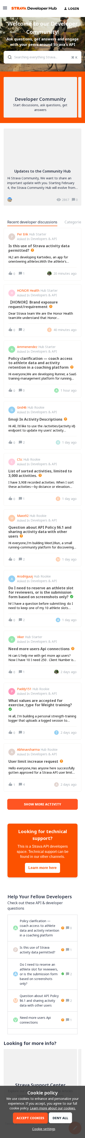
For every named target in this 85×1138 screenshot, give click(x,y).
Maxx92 (23, 515)
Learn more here (42, 868)
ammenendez (27, 346)
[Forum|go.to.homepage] (32, 8)
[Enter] (8, 57)
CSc (19, 459)
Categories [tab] (74, 222)
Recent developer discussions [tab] (32, 222)
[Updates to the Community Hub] (42, 167)
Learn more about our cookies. (53, 1108)
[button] (42, 1129)
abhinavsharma (28, 749)
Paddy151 (24, 689)
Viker (20, 637)
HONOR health (28, 290)
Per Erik (22, 234)
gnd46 (22, 407)
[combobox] (42, 57)
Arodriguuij (25, 576)
